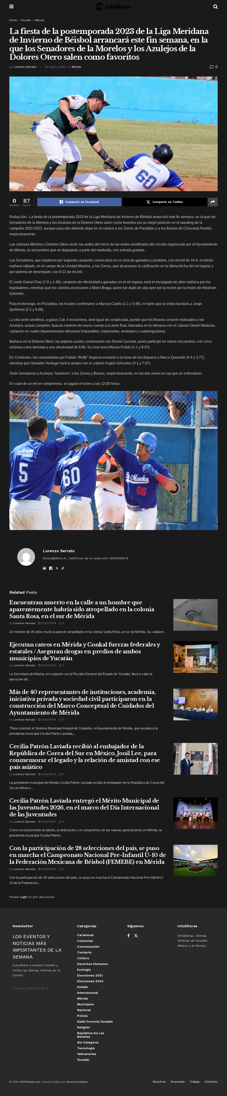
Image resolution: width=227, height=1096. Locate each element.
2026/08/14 (48, 719)
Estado (82, 987)
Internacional (87, 992)
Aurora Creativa (77, 1081)
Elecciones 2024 (90, 981)
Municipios (85, 1004)
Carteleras (85, 935)
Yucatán (26, 20)
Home (13, 20)
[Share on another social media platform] (213, 202)
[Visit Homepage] (113, 6)
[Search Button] (215, 6)
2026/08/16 (48, 665)
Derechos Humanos (92, 964)
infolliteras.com (29, 1081)
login (23, 897)
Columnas (85, 941)
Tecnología (86, 1048)
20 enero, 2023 (55, 67)
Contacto (84, 952)
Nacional (84, 1010)
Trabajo (195, 1081)
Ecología (84, 969)
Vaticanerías (86, 1054)
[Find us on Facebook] (128, 936)
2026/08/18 (48, 623)
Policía (82, 1015)
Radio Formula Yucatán (95, 1021)
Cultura (83, 958)
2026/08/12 (48, 869)
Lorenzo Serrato (25, 67)
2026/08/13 (48, 821)
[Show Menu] (11, 6)
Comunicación (88, 946)
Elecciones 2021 (90, 975)
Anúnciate (177, 1081)
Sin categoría (87, 1042)
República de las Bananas (90, 1034)
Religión (83, 1027)
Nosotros (159, 1081)
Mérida (39, 20)
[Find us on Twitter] (136, 936)
